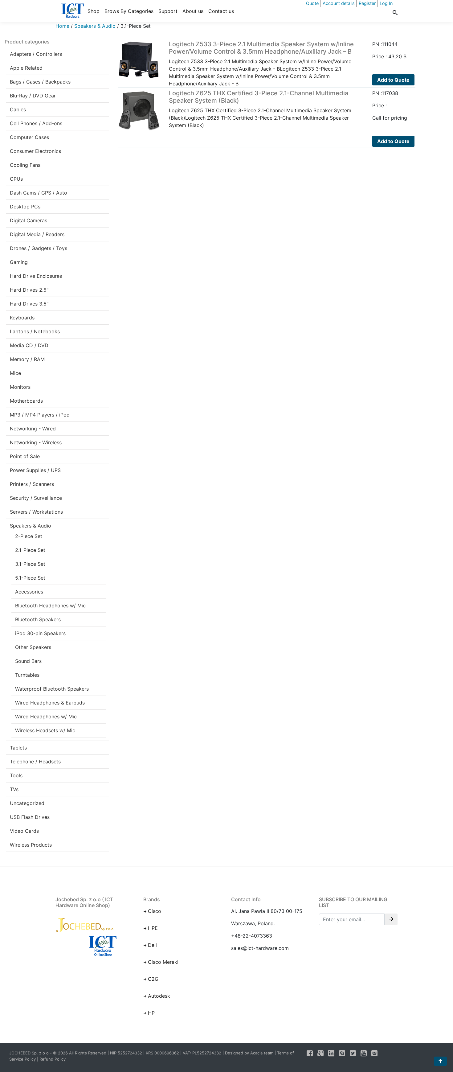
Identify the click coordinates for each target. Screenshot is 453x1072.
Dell (152, 945)
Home (62, 26)
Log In (386, 3)
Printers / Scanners (32, 484)
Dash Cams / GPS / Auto (38, 193)
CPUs (16, 179)
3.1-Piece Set (30, 564)
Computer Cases (29, 137)
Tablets (18, 748)
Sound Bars (28, 661)
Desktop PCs (25, 206)
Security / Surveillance (36, 498)
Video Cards (24, 831)
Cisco (154, 911)
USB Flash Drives (30, 817)
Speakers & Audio (95, 26)
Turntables (27, 675)
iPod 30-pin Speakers (40, 633)
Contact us (221, 11)
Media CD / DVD (29, 345)
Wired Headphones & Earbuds (50, 703)
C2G (153, 979)
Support (168, 11)
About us (192, 11)
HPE (153, 928)
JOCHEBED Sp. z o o (29, 1052)
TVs (14, 789)
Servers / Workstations (36, 512)
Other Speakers (33, 647)
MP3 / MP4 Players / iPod (40, 415)
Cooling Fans (25, 165)
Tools (16, 775)
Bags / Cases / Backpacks (40, 82)
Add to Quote (393, 80)
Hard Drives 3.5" (29, 304)
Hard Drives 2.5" (29, 290)
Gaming (19, 262)
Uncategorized (27, 803)
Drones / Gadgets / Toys (38, 248)
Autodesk (159, 996)
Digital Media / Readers (37, 234)
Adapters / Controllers (36, 54)
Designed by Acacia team (249, 1052)
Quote (312, 3)
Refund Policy (52, 1059)
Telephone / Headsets (35, 761)
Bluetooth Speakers (38, 619)
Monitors (20, 387)
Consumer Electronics (35, 151)
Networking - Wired (33, 428)
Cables (18, 109)
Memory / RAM (27, 359)
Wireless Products (31, 845)
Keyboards (22, 317)
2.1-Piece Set (30, 550)
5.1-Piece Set (30, 578)
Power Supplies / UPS (35, 470)
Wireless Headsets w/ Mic (45, 730)
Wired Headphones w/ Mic (46, 716)
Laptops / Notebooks (35, 331)
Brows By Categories (128, 11)
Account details (339, 3)
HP (151, 1013)
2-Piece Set (28, 536)
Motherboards (26, 401)
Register (367, 3)
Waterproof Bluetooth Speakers (52, 689)
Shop (94, 11)
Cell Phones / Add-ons (36, 123)
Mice (15, 373)
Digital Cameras (28, 220)
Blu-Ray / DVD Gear (33, 95)
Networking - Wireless (36, 442)
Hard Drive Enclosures (36, 276)
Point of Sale (25, 456)
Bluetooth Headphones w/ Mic (50, 605)
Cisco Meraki (163, 962)
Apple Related (26, 68)
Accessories (29, 592)
